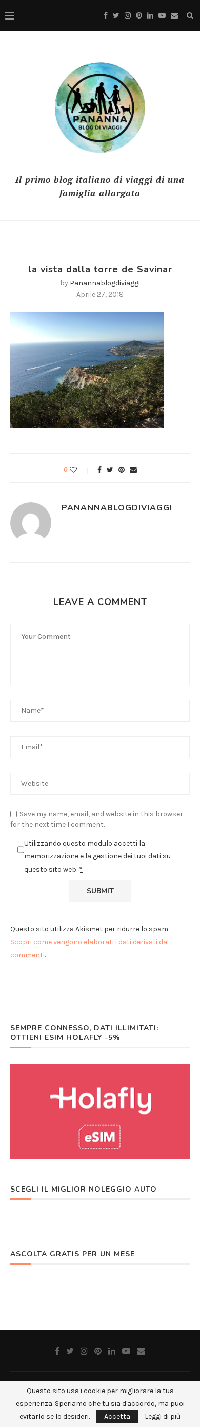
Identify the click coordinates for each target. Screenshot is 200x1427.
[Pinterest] (139, 16)
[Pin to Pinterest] (121, 470)
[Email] (174, 16)
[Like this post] (80, 470)
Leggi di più (163, 1416)
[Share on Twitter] (110, 470)
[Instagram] (128, 16)
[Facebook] (106, 16)
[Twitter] (116, 16)
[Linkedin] (150, 16)
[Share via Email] (133, 470)
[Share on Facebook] (99, 470)
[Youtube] (162, 16)
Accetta (117, 1416)
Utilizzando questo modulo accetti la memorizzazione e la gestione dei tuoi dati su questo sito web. (97, 856)
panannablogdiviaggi (105, 283)
